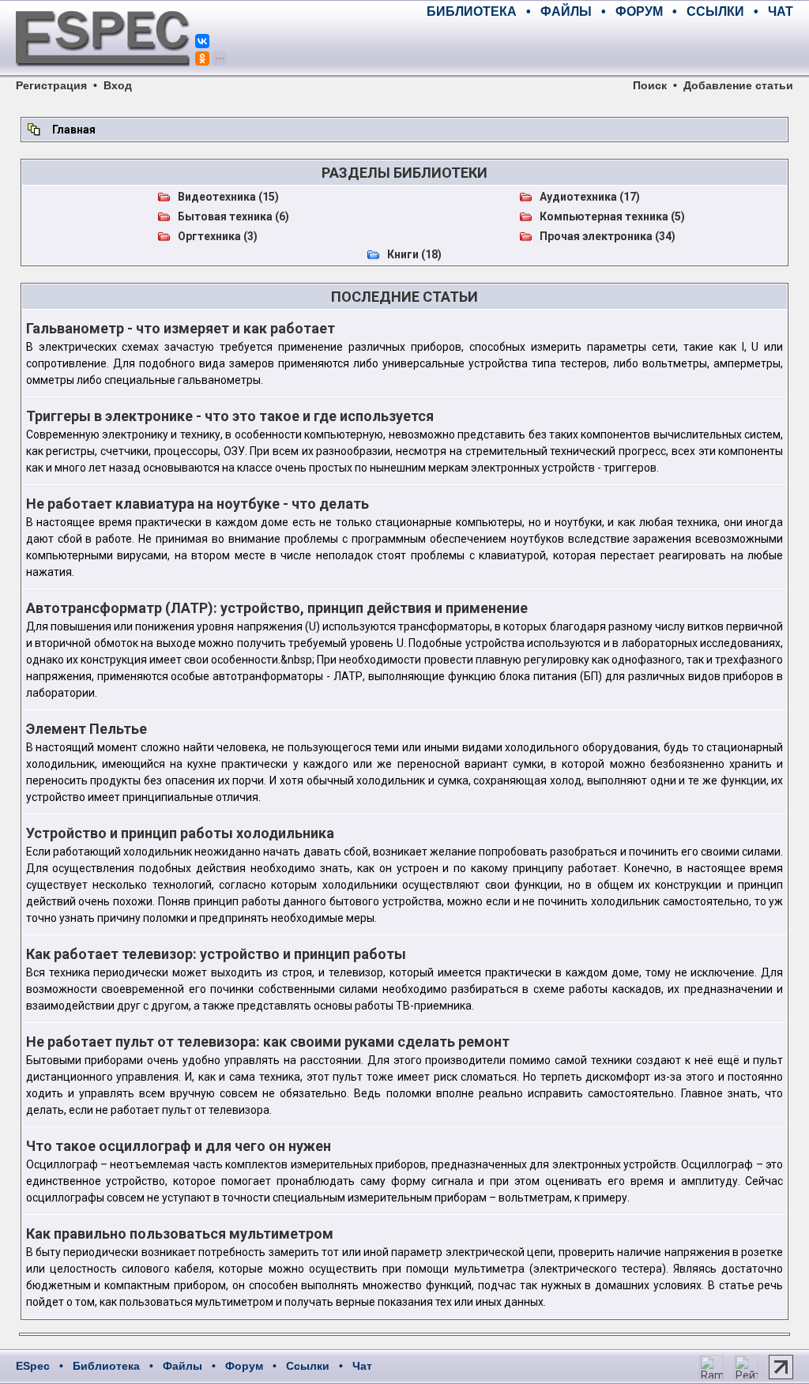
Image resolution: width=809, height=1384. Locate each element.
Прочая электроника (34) (607, 236)
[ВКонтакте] (202, 41)
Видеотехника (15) (228, 196)
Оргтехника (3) (218, 236)
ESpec (33, 1366)
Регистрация (51, 85)
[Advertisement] (608, 47)
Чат (362, 1366)
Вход (117, 85)
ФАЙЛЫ (566, 11)
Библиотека (106, 1366)
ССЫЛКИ (715, 11)
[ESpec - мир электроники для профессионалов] (103, 75)
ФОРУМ (639, 11)
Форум (244, 1366)
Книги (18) (414, 254)
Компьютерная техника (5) (612, 216)
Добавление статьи (738, 85)
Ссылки (307, 1366)
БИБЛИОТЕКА (472, 11)
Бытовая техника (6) (233, 216)
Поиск (650, 85)
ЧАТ (780, 11)
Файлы (182, 1366)
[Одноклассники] (202, 58)
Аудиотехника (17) (590, 196)
